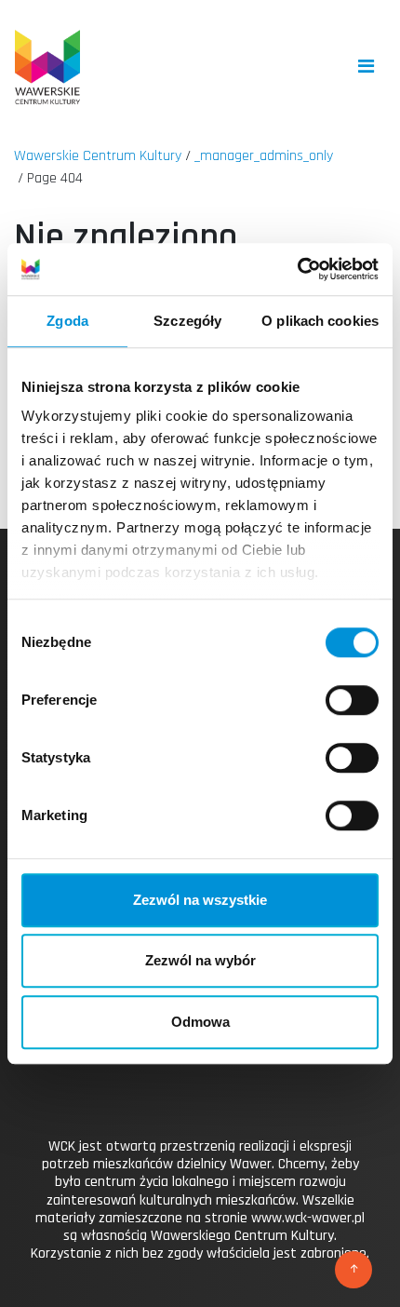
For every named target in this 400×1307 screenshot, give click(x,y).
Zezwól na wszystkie (200, 900)
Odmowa (200, 1022)
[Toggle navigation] (366, 66)
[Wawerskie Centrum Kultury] (47, 67)
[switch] (352, 700)
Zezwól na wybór (200, 960)
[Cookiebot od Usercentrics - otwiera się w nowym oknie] (297, 269)
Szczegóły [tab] (187, 321)
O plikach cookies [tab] (320, 321)
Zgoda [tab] (67, 321)
